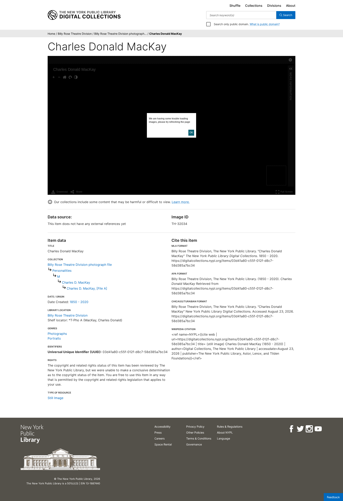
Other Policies (195, 432)
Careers (159, 438)
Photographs (57, 334)
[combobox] (241, 15)
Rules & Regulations (229, 426)
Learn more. (181, 202)
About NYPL (225, 432)
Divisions (274, 6)
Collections (253, 6)
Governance (194, 444)
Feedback (333, 497)
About (290, 6)
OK (191, 132)
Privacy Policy (195, 426)
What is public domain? (265, 24)
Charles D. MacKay (76, 282)
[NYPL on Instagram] (309, 428)
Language (223, 438)
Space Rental (163, 444)
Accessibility (162, 426)
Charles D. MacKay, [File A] (87, 288)
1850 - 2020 (79, 302)
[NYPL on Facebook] (291, 428)
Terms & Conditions (198, 438)
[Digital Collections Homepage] (84, 15)
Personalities (61, 271)
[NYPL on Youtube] (318, 428)
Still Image (55, 398)
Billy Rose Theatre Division (68, 315)
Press (158, 432)
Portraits (54, 338)
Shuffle (234, 6)
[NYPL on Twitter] (300, 428)
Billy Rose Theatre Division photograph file (80, 265)
